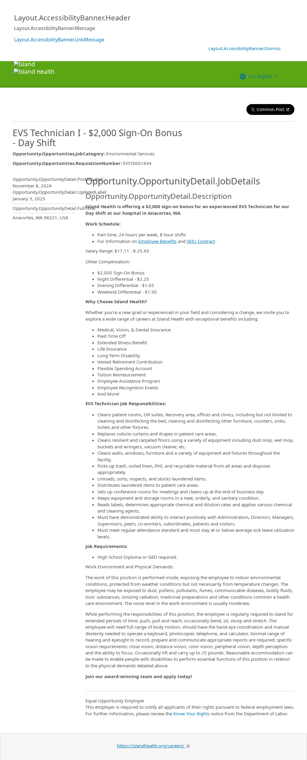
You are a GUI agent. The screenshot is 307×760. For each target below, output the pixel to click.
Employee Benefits (157, 241)
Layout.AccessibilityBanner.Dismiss (244, 48)
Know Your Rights (191, 714)
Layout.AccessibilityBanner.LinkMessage (59, 39)
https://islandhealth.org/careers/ (151, 746)
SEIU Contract (201, 241)
